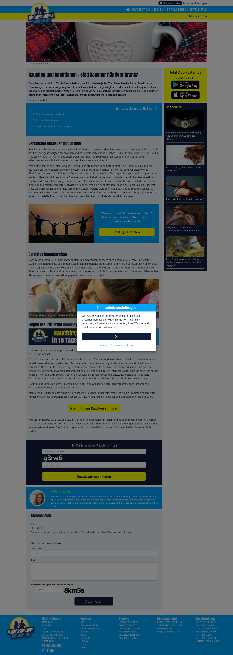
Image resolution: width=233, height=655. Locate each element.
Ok (116, 336)
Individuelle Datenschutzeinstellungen (116, 345)
